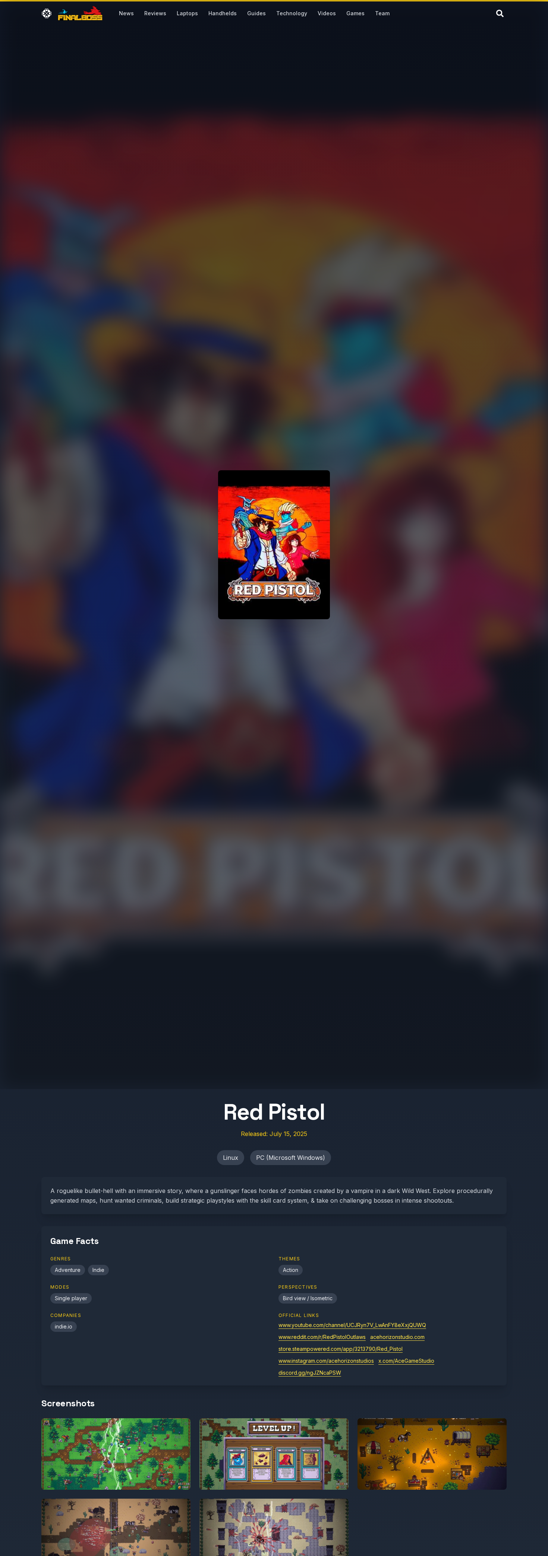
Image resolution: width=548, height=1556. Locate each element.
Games (355, 13)
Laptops (187, 13)
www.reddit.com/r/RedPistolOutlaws (322, 1337)
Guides (256, 13)
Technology (291, 13)
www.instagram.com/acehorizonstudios (326, 1361)
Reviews (155, 13)
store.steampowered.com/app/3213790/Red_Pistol (340, 1349)
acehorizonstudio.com (397, 1337)
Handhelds (222, 13)
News (126, 13)
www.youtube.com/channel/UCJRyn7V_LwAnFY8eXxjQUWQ (352, 1325)
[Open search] (500, 13)
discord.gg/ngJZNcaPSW (309, 1372)
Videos (327, 13)
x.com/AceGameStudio (406, 1361)
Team (382, 13)
